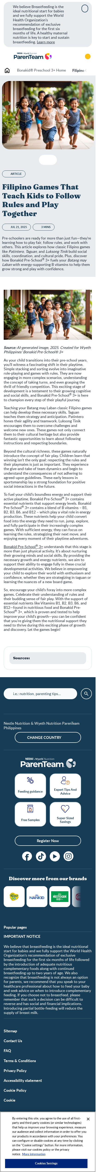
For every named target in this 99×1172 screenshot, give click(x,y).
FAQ (7, 1050)
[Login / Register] (87, 56)
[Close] (85, 8)
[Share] (51, 160)
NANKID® (36, 896)
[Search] (74, 56)
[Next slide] (87, 70)
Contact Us (13, 1040)
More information (33, 1154)
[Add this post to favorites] (44, 160)
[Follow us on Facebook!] (27, 856)
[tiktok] (41, 856)
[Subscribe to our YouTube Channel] (55, 856)
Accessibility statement (23, 1080)
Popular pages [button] (15, 927)
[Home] (32, 56)
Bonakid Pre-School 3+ (23, 546)
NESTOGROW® (59, 896)
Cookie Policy (15, 1090)
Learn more (46, 42)
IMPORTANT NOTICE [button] (22, 936)
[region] (48, 1142)
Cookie (9, 1100)
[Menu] (7, 56)
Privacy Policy (15, 1070)
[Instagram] (69, 856)
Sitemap (10, 1031)
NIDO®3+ (14, 896)
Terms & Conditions (20, 1060)
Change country (44, 737)
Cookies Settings (46, 1163)
